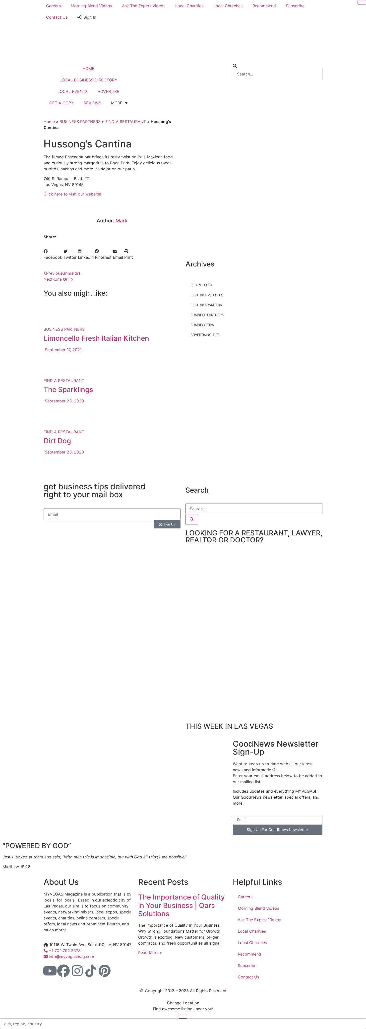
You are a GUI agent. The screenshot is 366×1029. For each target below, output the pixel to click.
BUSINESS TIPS (202, 325)
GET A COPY (61, 102)
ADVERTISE (108, 91)
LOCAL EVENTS (73, 91)
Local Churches (228, 5)
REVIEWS (92, 102)
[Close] (362, 2)
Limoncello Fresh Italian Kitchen (96, 338)
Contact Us (56, 17)
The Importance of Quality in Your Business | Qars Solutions (181, 905)
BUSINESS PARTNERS (80, 121)
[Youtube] (50, 971)
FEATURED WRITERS (206, 305)
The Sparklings (68, 389)
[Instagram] (77, 971)
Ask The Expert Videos (143, 5)
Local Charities (189, 5)
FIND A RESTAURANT (125, 121)
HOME (88, 68)
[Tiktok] (91, 971)
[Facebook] (63, 971)
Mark (121, 221)
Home (49, 121)
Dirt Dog (57, 441)
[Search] (191, 519)
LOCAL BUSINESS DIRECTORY (88, 79)
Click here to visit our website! (72, 194)
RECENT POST (201, 285)
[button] (53, 254)
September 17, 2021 (63, 349)
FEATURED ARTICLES (206, 295)
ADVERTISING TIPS (204, 335)
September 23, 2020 (64, 400)
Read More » (150, 952)
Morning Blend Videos (91, 5)
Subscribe (295, 5)
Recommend (264, 5)
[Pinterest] (104, 971)
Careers (53, 5)
